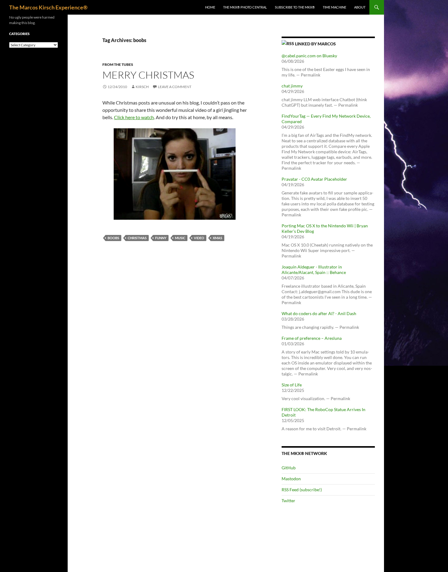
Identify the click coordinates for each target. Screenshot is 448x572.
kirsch (142, 86)
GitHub (289, 467)
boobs (113, 238)
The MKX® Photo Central (245, 7)
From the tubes (117, 64)
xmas (217, 238)
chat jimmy (292, 85)
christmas (137, 238)
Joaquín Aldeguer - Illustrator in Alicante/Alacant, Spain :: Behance (314, 269)
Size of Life (292, 384)
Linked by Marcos (315, 43)
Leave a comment (174, 86)
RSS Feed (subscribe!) (302, 489)
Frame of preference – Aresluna (312, 338)
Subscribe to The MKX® (295, 7)
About (359, 7)
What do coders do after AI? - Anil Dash (319, 313)
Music (180, 238)
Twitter (288, 500)
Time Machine (334, 7)
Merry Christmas (148, 75)
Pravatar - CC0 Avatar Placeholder (314, 179)
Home (210, 7)
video (199, 238)
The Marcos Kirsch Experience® (48, 7)
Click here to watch (134, 117)
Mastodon (291, 478)
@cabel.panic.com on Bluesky (309, 55)
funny (160, 238)
